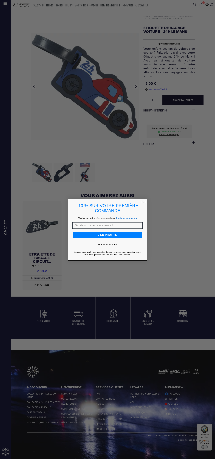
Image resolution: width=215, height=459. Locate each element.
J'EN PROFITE (107, 235)
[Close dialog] (143, 202)
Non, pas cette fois (107, 244)
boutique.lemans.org (126, 218)
